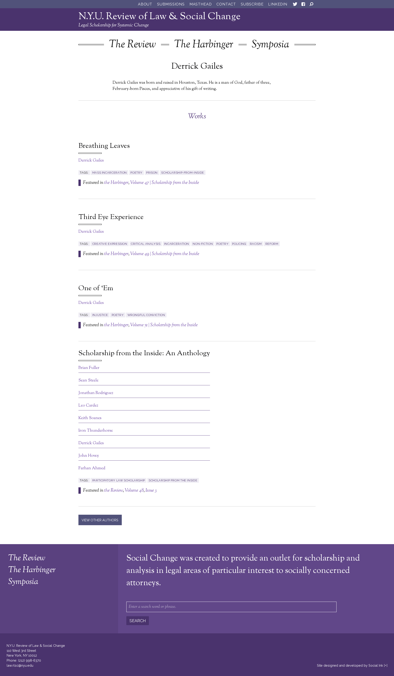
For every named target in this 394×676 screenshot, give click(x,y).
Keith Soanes (89, 418)
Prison (152, 172)
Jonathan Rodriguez (95, 393)
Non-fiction (203, 243)
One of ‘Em (95, 289)
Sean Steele (88, 381)
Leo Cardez (88, 406)
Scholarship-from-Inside (182, 172)
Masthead (200, 4)
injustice (100, 315)
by (350, 665)
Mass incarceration (109, 172)
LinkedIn (277, 4)
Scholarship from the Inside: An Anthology (144, 354)
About (145, 4)
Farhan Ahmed (91, 468)
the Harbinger (116, 183)
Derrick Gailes (91, 161)
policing (239, 243)
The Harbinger (203, 44)
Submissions (171, 4)
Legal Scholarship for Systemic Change (113, 25)
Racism (256, 243)
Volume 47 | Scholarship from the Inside (164, 183)
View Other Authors (100, 520)
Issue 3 (151, 490)
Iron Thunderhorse (95, 431)
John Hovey (88, 456)
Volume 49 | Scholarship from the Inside (164, 254)
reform (271, 243)
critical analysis (146, 243)
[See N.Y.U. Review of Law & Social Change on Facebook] (303, 5)
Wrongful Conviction (146, 315)
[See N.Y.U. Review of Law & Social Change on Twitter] (295, 5)
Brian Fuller (88, 368)
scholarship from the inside (173, 480)
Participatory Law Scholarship (118, 480)
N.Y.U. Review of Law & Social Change (159, 17)
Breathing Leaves (104, 146)
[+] (385, 665)
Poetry (136, 172)
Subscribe (252, 4)
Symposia (270, 44)
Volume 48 (134, 490)
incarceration (176, 243)
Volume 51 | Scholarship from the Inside (164, 325)
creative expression (109, 243)
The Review (132, 44)
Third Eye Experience (111, 217)
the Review (113, 490)
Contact (226, 4)
